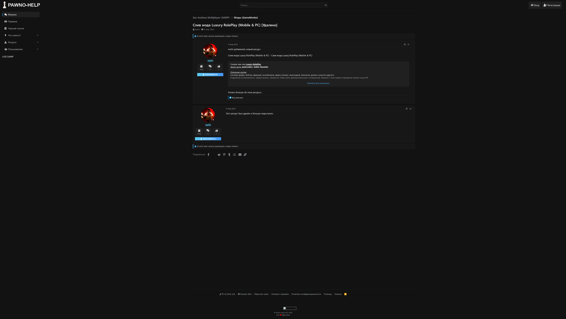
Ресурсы (12, 42)
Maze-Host (286, 315)
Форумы (12, 14)
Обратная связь (261, 294)
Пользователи (15, 49)
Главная (338, 294)
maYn (197, 29)
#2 (410, 108)
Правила (12, 21)
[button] (38, 35)
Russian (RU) (245, 294)
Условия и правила (280, 294)
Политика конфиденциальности (306, 294)
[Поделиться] (405, 44)
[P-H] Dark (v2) (228, 294)
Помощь (328, 294)
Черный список (16, 28)
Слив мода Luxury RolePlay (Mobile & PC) (248, 55)
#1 (408, 44)
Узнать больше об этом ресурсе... (245, 92)
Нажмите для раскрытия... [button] (318, 83)
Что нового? (14, 35)
